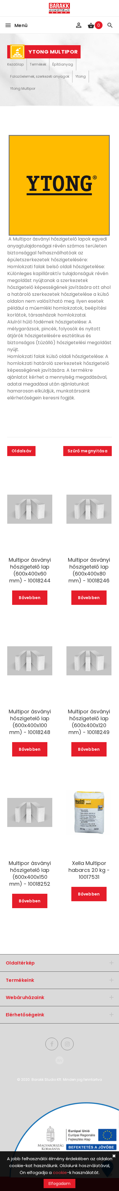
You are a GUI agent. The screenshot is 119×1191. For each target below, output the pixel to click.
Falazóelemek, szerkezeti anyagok (39, 76)
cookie (60, 1172)
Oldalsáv (21, 451)
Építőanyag (62, 64)
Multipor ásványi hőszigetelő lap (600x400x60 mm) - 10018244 (30, 570)
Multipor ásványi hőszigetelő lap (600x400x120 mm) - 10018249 (89, 722)
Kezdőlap (15, 64)
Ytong (80, 76)
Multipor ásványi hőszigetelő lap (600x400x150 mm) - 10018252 (30, 873)
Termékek (38, 64)
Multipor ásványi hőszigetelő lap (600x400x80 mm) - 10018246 (89, 570)
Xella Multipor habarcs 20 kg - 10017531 (89, 870)
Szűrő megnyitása (87, 451)
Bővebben (29, 598)
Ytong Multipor (22, 88)
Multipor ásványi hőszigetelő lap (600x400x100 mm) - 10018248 (30, 722)
